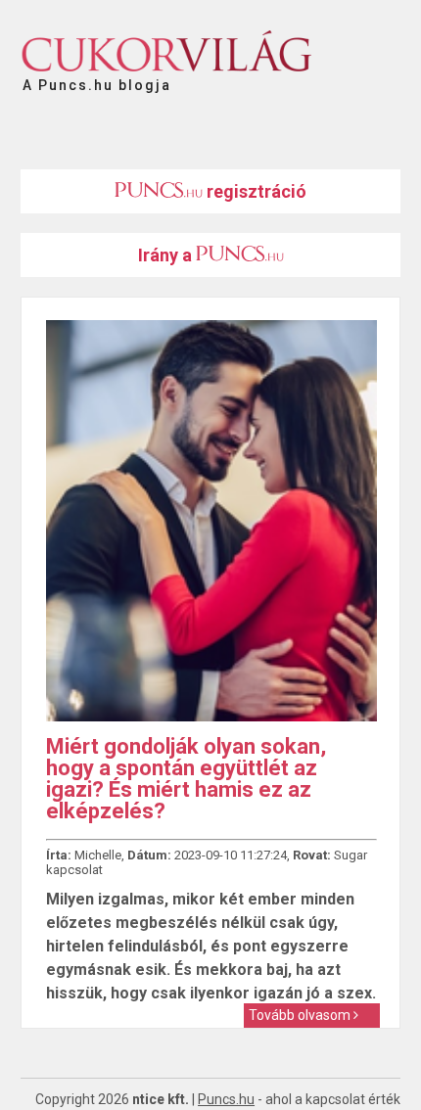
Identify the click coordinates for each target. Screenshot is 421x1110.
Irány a (167, 255)
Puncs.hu (226, 1099)
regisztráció (254, 191)
